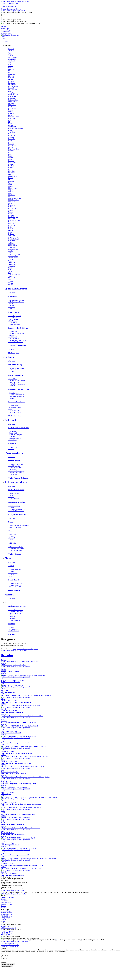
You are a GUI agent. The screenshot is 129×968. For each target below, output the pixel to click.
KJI (9, 169)
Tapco (10, 252)
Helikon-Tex (12, 145)
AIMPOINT (12, 59)
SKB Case (11, 235)
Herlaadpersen (13, 405)
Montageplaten (13, 305)
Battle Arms (11, 69)
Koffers (11, 536)
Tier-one (10, 259)
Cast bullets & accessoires (16, 384)
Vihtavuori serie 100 (15, 583)
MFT (9, 196)
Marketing (4, 962)
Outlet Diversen (13, 631)
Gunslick (11, 137)
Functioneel (4, 955)
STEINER (11, 244)
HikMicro (11, 150)
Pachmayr (11, 215)
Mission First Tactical (14, 198)
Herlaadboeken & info (15, 569)
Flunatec (10, 110)
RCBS (10, 227)
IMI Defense (12, 162)
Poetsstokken (12, 431)
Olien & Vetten (13, 447)
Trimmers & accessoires (16, 368)
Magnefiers (12, 335)
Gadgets (11, 571)
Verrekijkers (12, 337)
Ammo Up (11, 61)
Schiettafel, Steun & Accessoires (18, 525)
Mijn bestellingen (6, 911)
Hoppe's (10, 159)
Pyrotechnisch (13, 629)
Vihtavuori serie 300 (15, 585)
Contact (18, 9)
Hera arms (11, 147)
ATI (9, 64)
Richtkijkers (12, 331)
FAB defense (12, 105)
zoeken (36, 649)
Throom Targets (13, 257)
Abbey (10, 54)
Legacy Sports (12, 176)
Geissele (10, 125)
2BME (10, 52)
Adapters (11, 307)
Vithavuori (11, 278)
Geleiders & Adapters (15, 435)
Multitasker (11, 201)
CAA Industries (13, 86)
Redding (10, 230)
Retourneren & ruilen (7, 914)
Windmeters (12, 321)
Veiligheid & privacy (7, 916)
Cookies (16, 945)
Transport (11, 616)
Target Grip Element (14, 254)
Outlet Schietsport (14, 620)
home (14, 649)
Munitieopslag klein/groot (16, 380)
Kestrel (10, 167)
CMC (10, 91)
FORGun (11, 113)
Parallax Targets (13, 217)
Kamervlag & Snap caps (16, 548)
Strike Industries (13, 249)
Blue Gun (11, 76)
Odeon (10, 206)
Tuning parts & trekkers (16, 472)
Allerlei (11, 627)
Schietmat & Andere (15, 527)
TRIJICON (11, 262)
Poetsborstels (12, 433)
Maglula (10, 186)
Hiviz (10, 152)
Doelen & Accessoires (15, 610)
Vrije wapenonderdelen (15, 474)
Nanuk (10, 203)
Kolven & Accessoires (15, 467)
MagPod (10, 190)
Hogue (10, 156)
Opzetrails (11, 303)
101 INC (11, 49)
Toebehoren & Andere (15, 412)
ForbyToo (11, 111)
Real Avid (11, 229)
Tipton (10, 261)
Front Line (11, 118)
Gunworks (11, 139)
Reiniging (11, 371)
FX (9, 122)
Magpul (10, 191)
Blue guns (11, 574)
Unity (10, 268)
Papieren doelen (13, 498)
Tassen (11, 539)
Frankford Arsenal (13, 117)
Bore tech (11, 78)
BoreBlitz (11, 79)
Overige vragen (5, 918)
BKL (9, 72)
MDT (10, 193)
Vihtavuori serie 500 (15, 587)
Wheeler (10, 283)
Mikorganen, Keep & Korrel (17, 340)
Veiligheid (11, 618)
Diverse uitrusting (14, 506)
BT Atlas (11, 81)
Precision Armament (14, 220)
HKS (9, 154)
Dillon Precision (13, 94)
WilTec (10, 285)
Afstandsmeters (13, 317)
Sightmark (11, 234)
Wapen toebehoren (6, 902)
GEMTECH (12, 127)
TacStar (10, 251)
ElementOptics (12, 101)
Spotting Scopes (13, 338)
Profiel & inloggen (6, 912)
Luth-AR (11, 181)
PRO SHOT (12, 223)
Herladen (3, 899)
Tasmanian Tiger (13, 256)
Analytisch (4, 959)
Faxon (10, 106)
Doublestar (11, 98)
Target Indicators (13, 493)
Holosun (10, 157)
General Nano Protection (15, 128)
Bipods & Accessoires (15, 464)
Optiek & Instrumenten (7, 897)
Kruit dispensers (13, 393)
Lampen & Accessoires (15, 613)
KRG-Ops (11, 171)
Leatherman (11, 173)
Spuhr (10, 242)
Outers (10, 213)
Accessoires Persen (14, 407)
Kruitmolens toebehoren (16, 395)
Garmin (10, 123)
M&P (10, 184)
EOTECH (11, 103)
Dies (10, 409)
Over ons (3, 9)
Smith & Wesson (13, 237)
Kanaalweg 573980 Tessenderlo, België (8, 927)
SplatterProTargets (13, 239)
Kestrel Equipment (14, 316)
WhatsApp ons (5, 934)
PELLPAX (11, 218)
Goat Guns (11, 132)
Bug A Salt (11, 83)
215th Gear (11, 50)
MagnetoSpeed (12, 188)
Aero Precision (12, 57)
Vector (10, 271)
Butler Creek (12, 84)
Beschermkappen (14, 324)
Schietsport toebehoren (7, 904)
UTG (10, 269)
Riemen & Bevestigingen (16, 471)
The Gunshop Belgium (7, 943)
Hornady (11, 161)
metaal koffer (12, 534)
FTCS (10, 120)
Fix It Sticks (11, 108)
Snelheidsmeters (13, 319)
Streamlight (11, 247)
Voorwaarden (5, 945)
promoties (30, 649)
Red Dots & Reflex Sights (16, 333)
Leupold (10, 178)
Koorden (11, 436)
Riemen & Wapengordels (16, 509)
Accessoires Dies (14, 410)
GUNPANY (12, 135)
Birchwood (11, 71)
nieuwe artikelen (22, 649)
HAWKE (11, 144)
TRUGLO (11, 264)
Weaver (10, 281)
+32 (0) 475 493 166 (7, 933)
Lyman (10, 183)
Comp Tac (11, 93)
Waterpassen (12, 322)
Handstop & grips (14, 466)
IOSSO (10, 164)
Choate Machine (13, 89)
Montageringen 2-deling (16, 302)
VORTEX (11, 279)
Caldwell (11, 88)
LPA (9, 179)
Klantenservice (11, 9)
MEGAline (11, 195)
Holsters (11, 507)
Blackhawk (11, 74)
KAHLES (11, 166)
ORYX (10, 212)
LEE (9, 174)
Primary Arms (12, 222)
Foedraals (11, 538)
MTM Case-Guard (13, 200)
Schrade (10, 232)
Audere (10, 66)
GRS (9, 134)
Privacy (11, 945)
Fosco (10, 115)
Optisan (10, 210)
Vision (10, 276)
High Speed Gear (13, 149)
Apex (10, 62)
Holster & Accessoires (15, 611)
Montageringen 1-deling (16, 300)
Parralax (11, 497)
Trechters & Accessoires (16, 396)
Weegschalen (12, 398)
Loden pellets (12, 573)
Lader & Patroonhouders (16, 511)
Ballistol (10, 67)
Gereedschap (12, 440)
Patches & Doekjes (14, 438)
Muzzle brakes (13, 469)
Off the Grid (12, 208)
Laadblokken (12, 379)
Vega (9, 273)
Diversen (11, 385)
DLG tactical (12, 96)
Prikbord (3, 907)
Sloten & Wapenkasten (15, 547)
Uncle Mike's (12, 266)
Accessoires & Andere (15, 342)
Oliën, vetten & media (15, 370)
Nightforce (11, 205)
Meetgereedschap (14, 382)
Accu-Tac (11, 55)
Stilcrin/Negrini (12, 246)
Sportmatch (11, 240)
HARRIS (11, 142)
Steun (10, 615)
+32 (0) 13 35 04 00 (7, 931)
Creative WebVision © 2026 (9, 946)
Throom (11, 495)
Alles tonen (11, 293)
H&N (10, 140)
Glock (10, 130)
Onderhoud (4, 901)
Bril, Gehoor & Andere (15, 550)
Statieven (11, 308)
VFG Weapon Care (14, 274)
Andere (11, 449)
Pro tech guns (12, 225)
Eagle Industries (13, 100)
